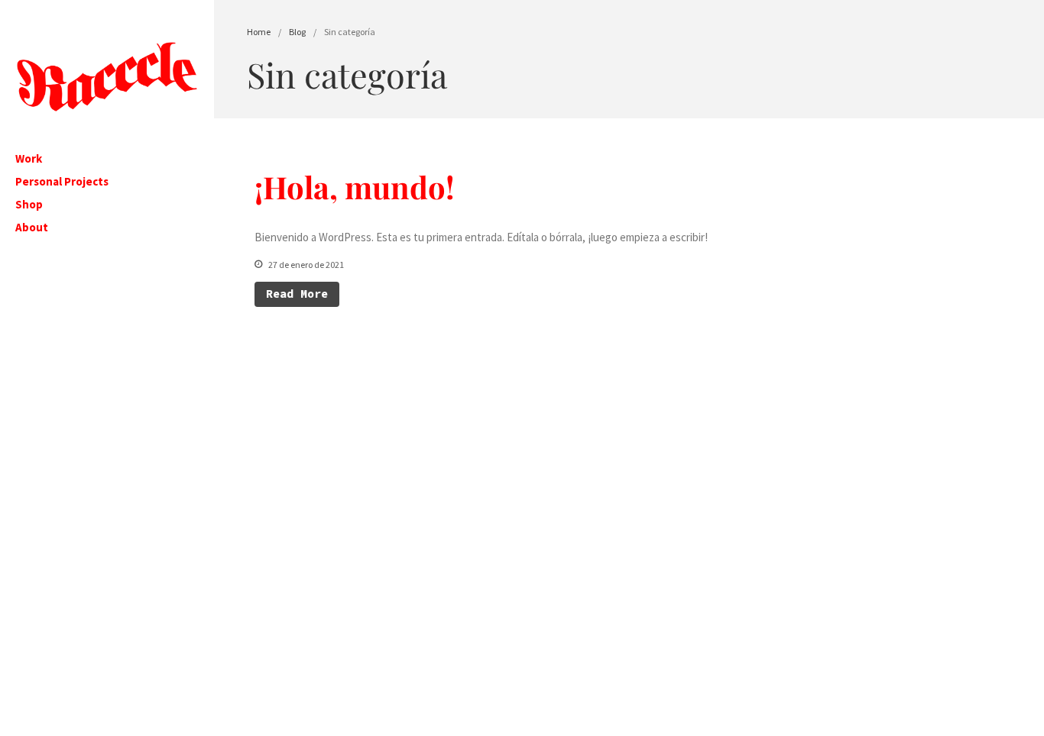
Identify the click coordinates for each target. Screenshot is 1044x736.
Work (28, 158)
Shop (29, 204)
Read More (297, 293)
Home (259, 31)
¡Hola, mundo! (355, 186)
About (31, 227)
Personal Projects (62, 181)
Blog (297, 31)
